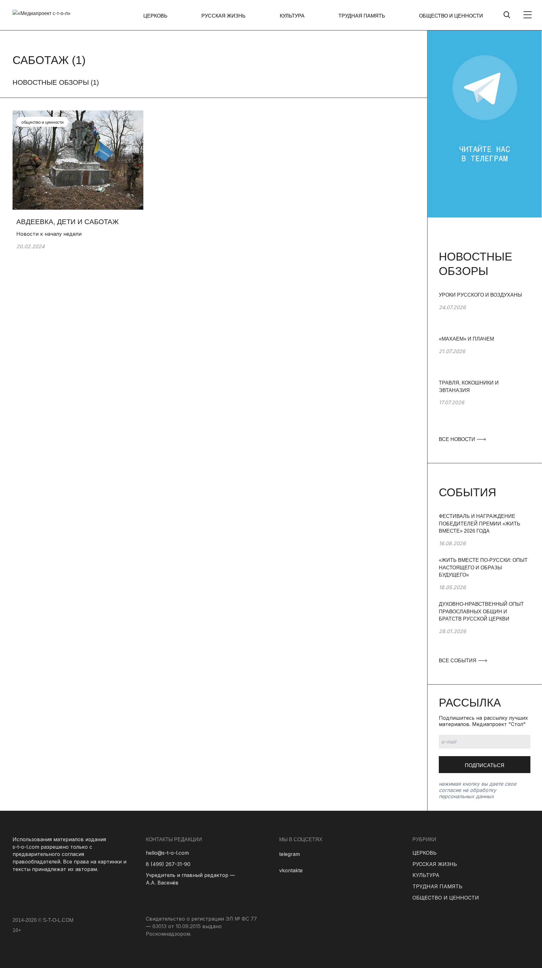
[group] (484, 313)
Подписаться (484, 765)
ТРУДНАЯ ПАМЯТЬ (361, 16)
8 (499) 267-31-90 (168, 864)
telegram (289, 854)
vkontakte (291, 870)
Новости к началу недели (49, 234)
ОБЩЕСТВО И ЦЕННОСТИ (451, 16)
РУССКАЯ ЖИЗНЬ (223, 16)
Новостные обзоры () (56, 82)
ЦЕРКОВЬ (155, 16)
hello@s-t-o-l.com (167, 853)
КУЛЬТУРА (292, 16)
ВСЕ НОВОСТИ (457, 439)
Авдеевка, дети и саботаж (68, 222)
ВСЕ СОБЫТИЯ (458, 660)
